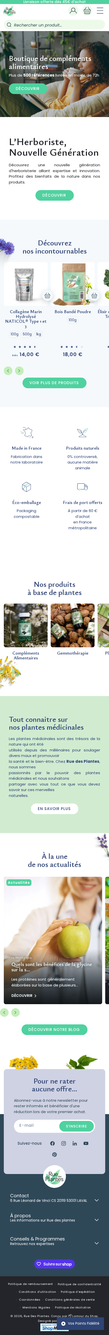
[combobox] (54, 24)
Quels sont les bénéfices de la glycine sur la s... (51, 967)
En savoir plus (54, 808)
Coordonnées (30, 1300)
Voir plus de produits (54, 382)
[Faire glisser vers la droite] (19, 370)
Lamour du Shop (84, 1316)
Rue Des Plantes (36, 1316)
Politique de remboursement (30, 1284)
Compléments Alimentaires (25, 655)
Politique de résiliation (73, 1307)
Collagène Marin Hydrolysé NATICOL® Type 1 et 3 (25, 318)
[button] (87, 11)
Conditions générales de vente (70, 1300)
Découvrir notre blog (54, 1029)
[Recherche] (9, 25)
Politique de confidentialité (79, 1284)
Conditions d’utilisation (37, 1292)
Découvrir (28, 88)
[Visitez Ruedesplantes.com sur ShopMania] (54, 1330)
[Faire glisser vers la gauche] (8, 370)
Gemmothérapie (72, 653)
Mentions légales (36, 1307)
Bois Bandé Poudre (73, 311)
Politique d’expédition (78, 1292)
